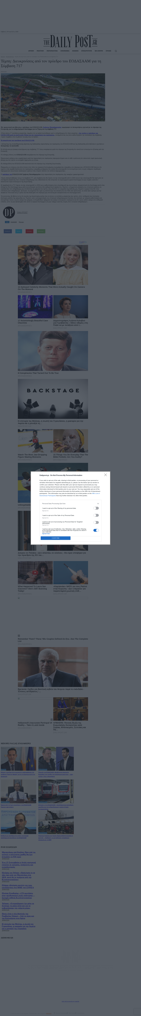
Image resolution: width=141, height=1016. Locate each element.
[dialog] (70, 508)
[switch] (96, 508)
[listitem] (70, 504)
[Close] (106, 475)
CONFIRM (55, 538)
